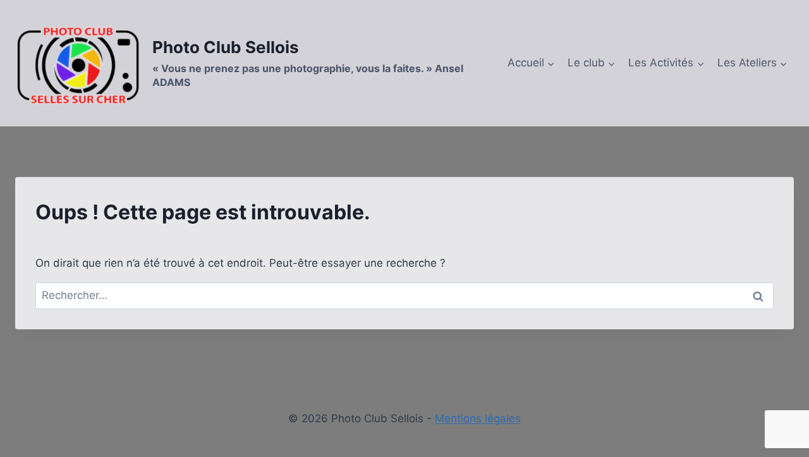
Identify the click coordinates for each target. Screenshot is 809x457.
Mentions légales (478, 418)
